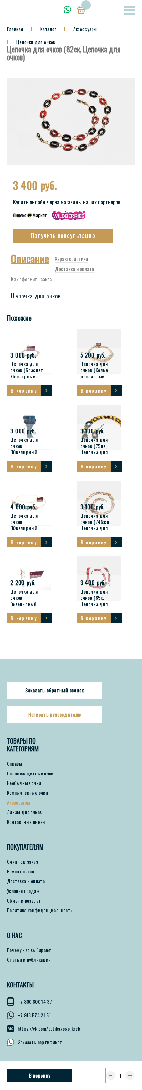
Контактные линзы (26, 821)
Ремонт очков (20, 871)
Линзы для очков (24, 812)
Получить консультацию (63, 235)
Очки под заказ (22, 861)
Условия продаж (23, 890)
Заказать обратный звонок (54, 690)
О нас (14, 935)
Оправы (14, 763)
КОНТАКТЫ (20, 985)
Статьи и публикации (29, 959)
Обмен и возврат (24, 900)
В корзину (40, 1075)
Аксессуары (18, 802)
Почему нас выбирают (29, 950)
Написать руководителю (54, 714)
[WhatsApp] (67, 9)
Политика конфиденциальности (40, 910)
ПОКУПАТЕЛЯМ (25, 847)
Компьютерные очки (27, 792)
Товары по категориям (23, 745)
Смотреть (46, 390)
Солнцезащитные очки (30, 773)
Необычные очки (24, 783)
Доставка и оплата (26, 881)
